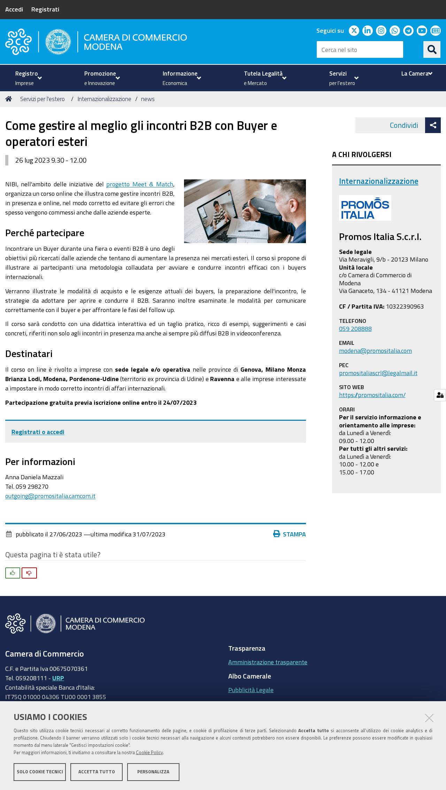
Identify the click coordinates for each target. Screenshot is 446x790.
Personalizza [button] (153, 771)
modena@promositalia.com (375, 350)
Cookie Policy (149, 752)
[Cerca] (432, 49)
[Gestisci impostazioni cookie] (440, 395)
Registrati (45, 9)
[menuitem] (27, 78)
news (148, 99)
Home (9, 98)
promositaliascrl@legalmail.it (378, 373)
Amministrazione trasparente (267, 662)
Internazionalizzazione (104, 99)
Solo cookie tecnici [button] (40, 771)
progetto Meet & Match (139, 184)
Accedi (14, 9)
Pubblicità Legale (251, 690)
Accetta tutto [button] (96, 771)
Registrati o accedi (37, 431)
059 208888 (355, 328)
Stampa (294, 534)
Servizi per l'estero (42, 99)
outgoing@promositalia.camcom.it (50, 496)
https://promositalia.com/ (372, 395)
